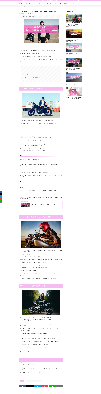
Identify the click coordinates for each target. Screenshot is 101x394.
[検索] (81, 0)
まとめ (26, 79)
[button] (22, 386)
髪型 (27, 72)
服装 (27, 74)
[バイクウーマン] (24, 3)
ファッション (22, 13)
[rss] (78, 0)
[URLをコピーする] (59, 386)
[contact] (80, 0)
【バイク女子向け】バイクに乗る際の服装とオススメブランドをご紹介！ (44, 204)
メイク (28, 71)
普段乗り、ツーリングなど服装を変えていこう (34, 77)
